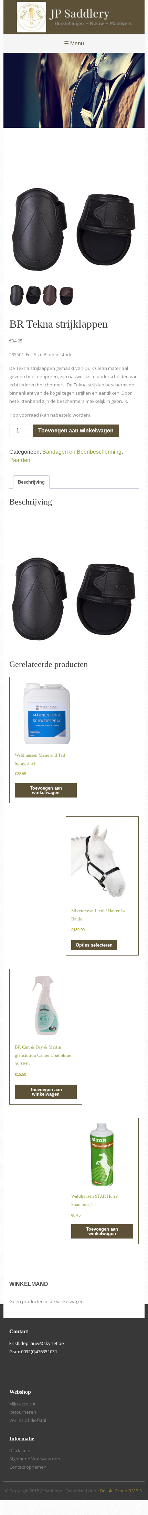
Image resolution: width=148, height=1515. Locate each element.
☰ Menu (74, 43)
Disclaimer (20, 1450)
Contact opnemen (27, 1467)
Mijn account (22, 1404)
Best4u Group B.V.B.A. (121, 1491)
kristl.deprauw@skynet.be (36, 1343)
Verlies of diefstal (27, 1420)
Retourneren (22, 1412)
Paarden (19, 460)
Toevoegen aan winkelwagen (76, 430)
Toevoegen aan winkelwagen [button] (46, 790)
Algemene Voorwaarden (34, 1459)
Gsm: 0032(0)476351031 (33, 1351)
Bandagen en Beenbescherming (81, 452)
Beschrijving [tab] (31, 482)
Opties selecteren (94, 945)
